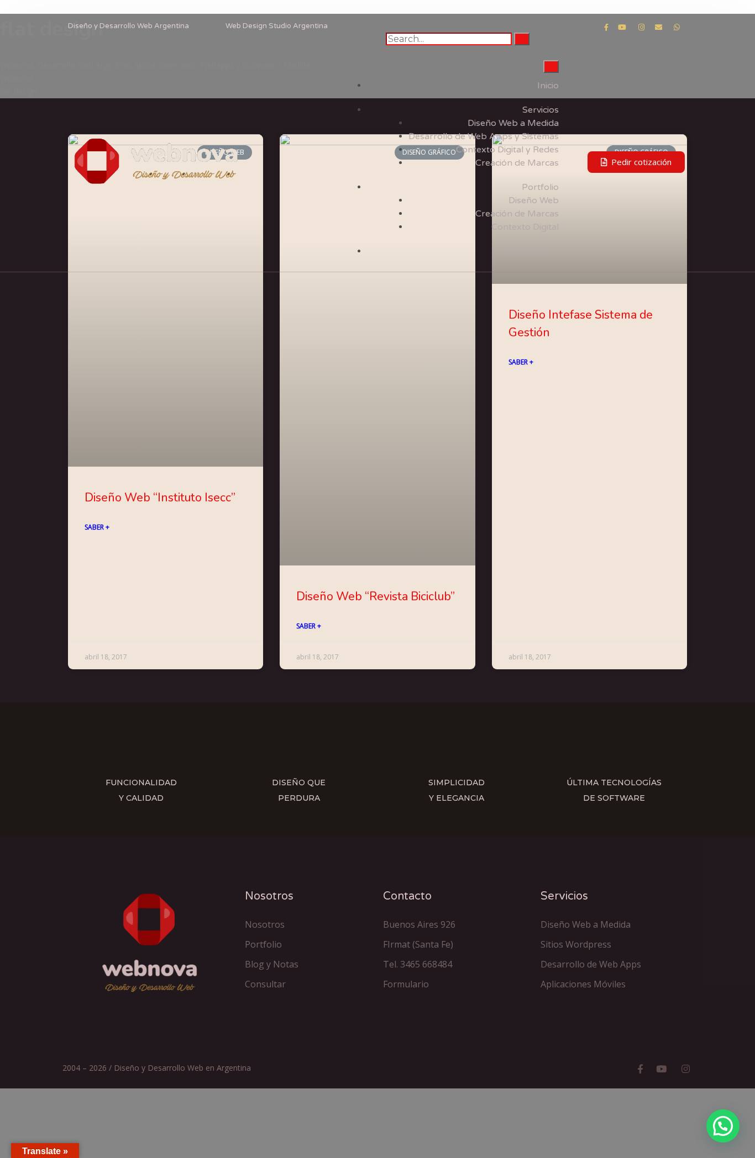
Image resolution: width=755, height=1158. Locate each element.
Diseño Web (533, 200)
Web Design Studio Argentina (277, 26)
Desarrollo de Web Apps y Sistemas (483, 136)
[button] (636, 162)
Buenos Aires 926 (419, 924)
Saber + (97, 527)
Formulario (406, 984)
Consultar (265, 984)
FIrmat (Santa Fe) (418, 944)
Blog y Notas (271, 964)
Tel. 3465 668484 (417, 964)
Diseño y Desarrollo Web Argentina (128, 26)
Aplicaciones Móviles (583, 984)
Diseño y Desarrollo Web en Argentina (182, 1067)
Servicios (540, 109)
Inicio (548, 85)
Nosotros (265, 924)
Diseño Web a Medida (513, 123)
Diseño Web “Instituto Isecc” (160, 497)
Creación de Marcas (517, 162)
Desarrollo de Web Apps (591, 964)
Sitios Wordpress (576, 944)
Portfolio (540, 187)
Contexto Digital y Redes (507, 149)
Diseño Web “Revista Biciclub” (375, 596)
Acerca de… (533, 251)
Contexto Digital (525, 226)
